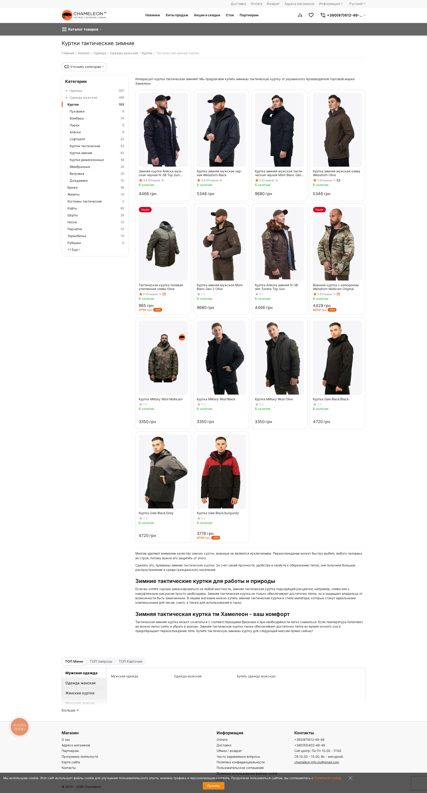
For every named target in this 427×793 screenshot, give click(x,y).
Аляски (97, 132)
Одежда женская (80, 683)
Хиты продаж (176, 15)
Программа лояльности (80, 756)
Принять (213, 786)
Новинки (152, 15)
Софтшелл (97, 139)
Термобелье (95, 236)
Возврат (273, 4)
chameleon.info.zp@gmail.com (316, 762)
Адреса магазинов (299, 4)
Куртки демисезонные (97, 160)
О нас (66, 739)
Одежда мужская (188, 676)
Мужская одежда (81, 673)
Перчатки (95, 229)
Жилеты (95, 194)
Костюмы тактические (95, 201)
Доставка (238, 4)
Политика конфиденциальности (241, 762)
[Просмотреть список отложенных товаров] (311, 15)
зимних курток (203, 553)
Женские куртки (79, 693)
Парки (97, 125)
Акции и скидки (207, 15)
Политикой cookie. (328, 778)
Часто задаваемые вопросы (238, 756)
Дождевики (97, 180)
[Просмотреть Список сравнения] (299, 15)
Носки (95, 222)
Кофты (95, 208)
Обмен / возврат (229, 751)
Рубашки (95, 243)
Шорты (95, 215)
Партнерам (249, 15)
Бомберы (97, 118)
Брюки (95, 187)
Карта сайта (71, 762)
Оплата (256, 4)
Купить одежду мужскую (256, 676)
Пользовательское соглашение (240, 768)
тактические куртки (199, 565)
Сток (230, 15)
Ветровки (97, 173)
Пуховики (97, 111)
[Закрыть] (349, 779)
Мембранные (97, 167)
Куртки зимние (97, 153)
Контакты (69, 768)
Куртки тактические (97, 146)
